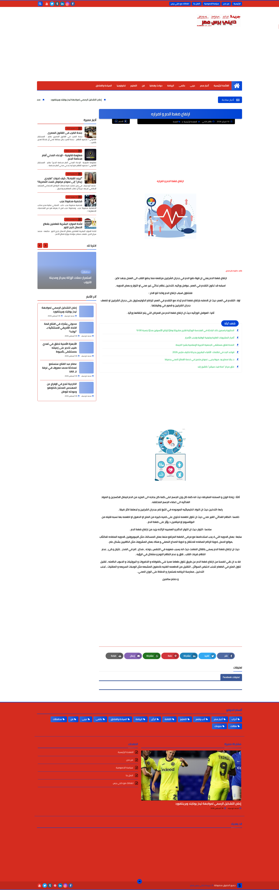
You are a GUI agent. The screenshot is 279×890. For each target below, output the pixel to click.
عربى (192, 85)
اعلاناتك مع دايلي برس (180, 3)
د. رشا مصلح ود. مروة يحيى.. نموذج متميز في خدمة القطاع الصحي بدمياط (199, 359)
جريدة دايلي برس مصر (200, 885)
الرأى (153, 719)
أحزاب (234, 719)
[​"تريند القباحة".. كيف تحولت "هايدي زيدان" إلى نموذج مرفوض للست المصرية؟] (90, 178)
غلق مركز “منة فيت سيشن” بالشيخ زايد (216, 367)
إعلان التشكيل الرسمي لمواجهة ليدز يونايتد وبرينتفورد (103, 100)
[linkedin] (62, 3)
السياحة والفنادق (104, 85)
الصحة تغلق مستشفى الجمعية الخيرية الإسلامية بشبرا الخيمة (205, 345)
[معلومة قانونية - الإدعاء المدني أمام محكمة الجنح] (90, 154)
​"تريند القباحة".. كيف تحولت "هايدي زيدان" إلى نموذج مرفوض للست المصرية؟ (59, 180)
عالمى (182, 85)
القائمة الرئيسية (221, 85)
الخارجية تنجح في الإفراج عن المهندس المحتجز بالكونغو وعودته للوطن (62, 387)
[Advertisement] (139, 57)
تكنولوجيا (121, 85)
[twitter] (52, 3)
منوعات (218, 726)
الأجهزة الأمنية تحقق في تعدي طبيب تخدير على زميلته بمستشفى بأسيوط (60, 347)
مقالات (233, 726)
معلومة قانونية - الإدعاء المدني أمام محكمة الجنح (62, 157)
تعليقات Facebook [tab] (231, 677)
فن (143, 85)
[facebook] (72, 3)
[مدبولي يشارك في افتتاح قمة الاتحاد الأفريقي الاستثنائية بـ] (86, 327)
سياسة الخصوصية (211, 3)
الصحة (175, 121)
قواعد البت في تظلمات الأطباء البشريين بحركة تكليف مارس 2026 (203, 352)
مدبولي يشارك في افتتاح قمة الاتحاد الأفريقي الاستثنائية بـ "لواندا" (60, 327)
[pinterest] (55, 885)
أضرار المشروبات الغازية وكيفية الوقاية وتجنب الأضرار (209, 338)
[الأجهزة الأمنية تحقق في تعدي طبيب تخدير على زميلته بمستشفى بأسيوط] (86, 347)
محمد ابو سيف (233, 808)
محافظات (57, 719)
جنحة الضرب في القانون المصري (65, 132)
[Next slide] (39, 245)
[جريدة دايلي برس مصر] (218, 20)
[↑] (139, 881)
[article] (66, 270)
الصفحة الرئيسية (190, 121)
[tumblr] (57, 3)
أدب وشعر (200, 719)
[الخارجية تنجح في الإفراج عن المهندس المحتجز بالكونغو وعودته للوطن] (86, 387)
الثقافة (168, 719)
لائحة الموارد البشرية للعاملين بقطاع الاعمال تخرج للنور (62, 225)
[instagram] (67, 3)
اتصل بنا (196, 3)
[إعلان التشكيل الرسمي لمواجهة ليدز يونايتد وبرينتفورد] (86, 311)
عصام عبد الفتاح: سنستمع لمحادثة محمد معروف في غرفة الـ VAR (59, 367)
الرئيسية (237, 3)
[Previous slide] (45, 245)
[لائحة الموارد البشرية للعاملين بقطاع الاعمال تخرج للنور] (90, 223)
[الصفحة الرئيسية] (237, 85)
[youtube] (47, 3)
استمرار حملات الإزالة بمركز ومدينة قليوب (70, 280)
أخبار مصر (204, 85)
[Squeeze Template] (239, 885)
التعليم (133, 85)
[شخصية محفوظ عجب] (90, 201)
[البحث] (40, 3)
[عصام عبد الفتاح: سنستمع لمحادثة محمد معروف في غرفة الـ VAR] (86, 367)
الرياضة (170, 85)
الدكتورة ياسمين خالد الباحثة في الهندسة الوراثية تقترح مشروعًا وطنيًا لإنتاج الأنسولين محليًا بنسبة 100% (185, 330)
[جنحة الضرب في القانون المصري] (90, 132)
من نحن (226, 3)
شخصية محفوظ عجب (71, 201)
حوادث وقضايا (156, 85)
